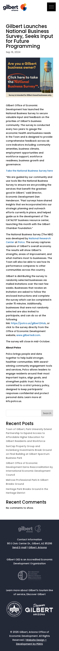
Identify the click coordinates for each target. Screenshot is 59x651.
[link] (15, 10)
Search (47, 413)
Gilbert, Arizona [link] (37, 547)
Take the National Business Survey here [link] (29, 170)
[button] (51, 6)
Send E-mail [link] (19, 547)
